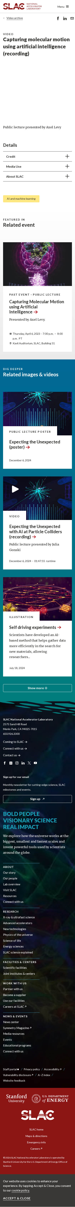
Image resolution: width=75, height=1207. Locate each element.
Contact (10, 755)
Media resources (13, 1033)
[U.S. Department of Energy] (49, 1098)
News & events (15, 1016)
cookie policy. (21, 1190)
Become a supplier (14, 995)
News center (11, 1022)
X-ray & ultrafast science (19, 917)
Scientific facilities (15, 967)
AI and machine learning (21, 198)
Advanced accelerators (17, 923)
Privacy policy (32, 1069)
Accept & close (17, 1198)
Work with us (15, 983)
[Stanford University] (16, 1098)
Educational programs (17, 1045)
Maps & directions (36, 1136)
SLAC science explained (18, 952)
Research (11, 911)
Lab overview (11, 884)
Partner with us (13, 989)
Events (7, 1039)
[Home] (37, 1115)
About (8, 866)
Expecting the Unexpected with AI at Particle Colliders (35, 531)
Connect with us (13, 901)
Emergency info (36, 1142)
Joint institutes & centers (19, 973)
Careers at (13, 1006)
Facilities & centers (19, 962)
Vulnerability (17, 1075)
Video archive (15, 18)
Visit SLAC (10, 890)
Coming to (13, 741)
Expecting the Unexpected (34, 444)
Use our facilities (14, 1000)
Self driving (32, 627)
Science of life (12, 940)
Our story (9, 872)
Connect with (13, 748)
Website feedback (14, 1080)
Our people (10, 878)
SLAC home (36, 1129)
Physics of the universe (18, 934)
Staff (10, 1069)
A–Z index (44, 1075)
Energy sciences (13, 946)
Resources (10, 896)
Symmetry (16, 1028)
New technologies (14, 929)
